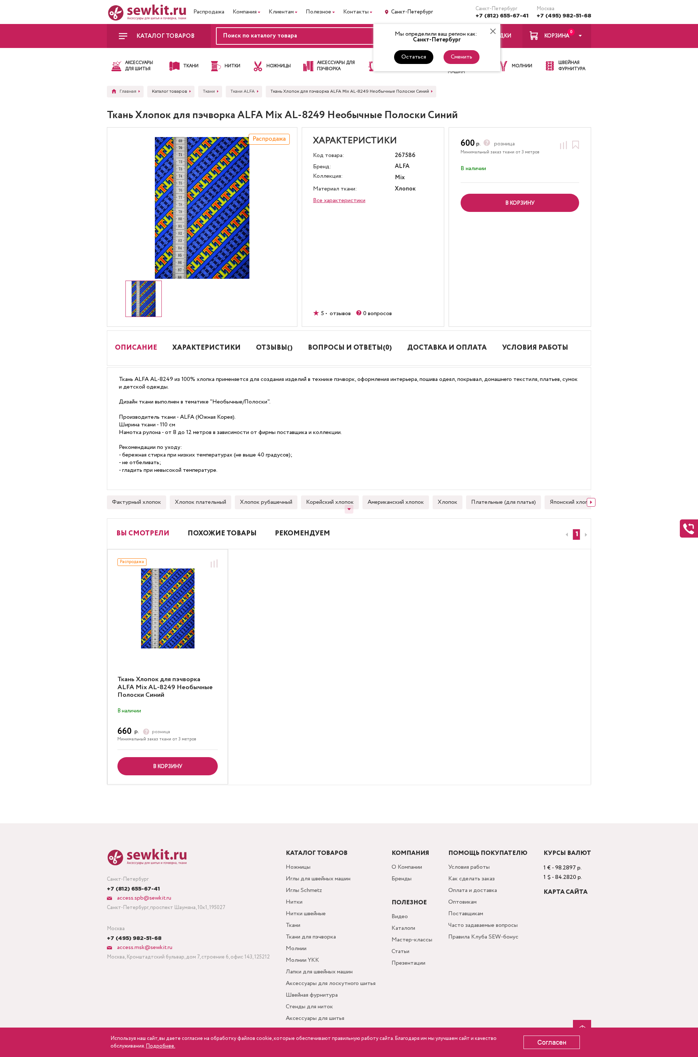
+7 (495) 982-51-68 (564, 15)
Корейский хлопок (330, 502)
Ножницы (298, 867)
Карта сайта (565, 892)
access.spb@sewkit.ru (143, 898)
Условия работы (469, 867)
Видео (400, 916)
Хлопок (447, 502)
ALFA (402, 167)
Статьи (400, 951)
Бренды (402, 879)
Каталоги (403, 928)
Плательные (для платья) (503, 502)
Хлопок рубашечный (266, 502)
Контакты (356, 12)
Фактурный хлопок (136, 502)
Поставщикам (465, 913)
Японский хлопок (572, 502)
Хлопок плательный (200, 502)
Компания (245, 12)
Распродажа (208, 12)
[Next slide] (591, 502)
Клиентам (281, 12)
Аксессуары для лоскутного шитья (331, 983)
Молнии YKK (302, 960)
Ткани (293, 925)
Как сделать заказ (471, 879)
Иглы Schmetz (304, 890)
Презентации (408, 963)
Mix (400, 178)
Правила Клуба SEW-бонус (483, 937)
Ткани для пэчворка (311, 937)
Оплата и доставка (472, 890)
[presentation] (565, 534)
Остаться (413, 57)
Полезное (318, 12)
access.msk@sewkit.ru (144, 947)
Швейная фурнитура (312, 995)
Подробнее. (160, 1046)
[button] (576, 534)
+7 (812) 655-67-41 (502, 15)
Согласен (551, 1042)
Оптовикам (462, 902)
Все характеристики (339, 200)
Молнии (296, 948)
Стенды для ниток (309, 1006)
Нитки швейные (306, 913)
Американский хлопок (396, 502)
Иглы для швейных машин (318, 879)
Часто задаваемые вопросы (483, 925)
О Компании (407, 867)
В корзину (167, 766)
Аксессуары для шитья (315, 1018)
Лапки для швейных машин (319, 972)
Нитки (294, 902)
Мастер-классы (412, 940)
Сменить (461, 57)
